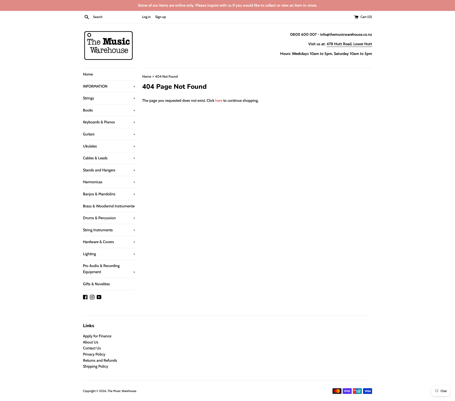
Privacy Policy (94, 354)
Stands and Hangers (109, 170)
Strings (109, 98)
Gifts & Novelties (96, 284)
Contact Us (92, 348)
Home (88, 74)
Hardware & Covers (109, 242)
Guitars (109, 134)
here (218, 100)
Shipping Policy (95, 366)
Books (109, 110)
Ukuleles (109, 146)
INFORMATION (109, 86)
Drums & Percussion (109, 218)
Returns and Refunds (100, 360)
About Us (90, 342)
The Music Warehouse (122, 391)
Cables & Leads (109, 158)
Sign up (160, 17)
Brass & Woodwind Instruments (109, 206)
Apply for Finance (97, 336)
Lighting (109, 254)
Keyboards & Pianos (109, 122)
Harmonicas (109, 182)
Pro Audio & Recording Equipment (109, 268)
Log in (146, 17)
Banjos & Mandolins (109, 194)
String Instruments (109, 230)
